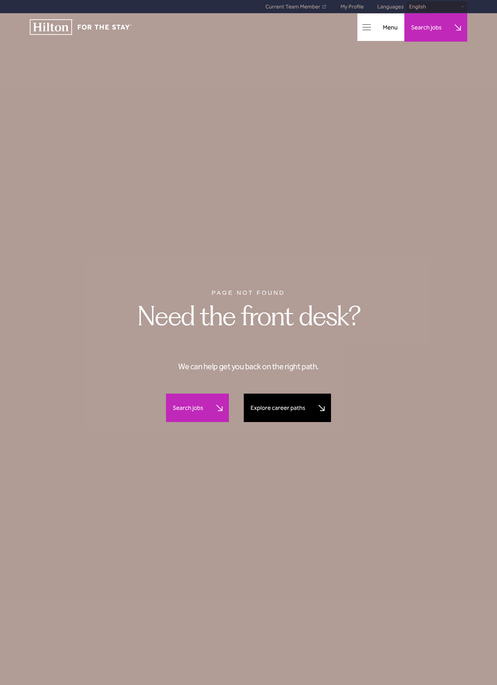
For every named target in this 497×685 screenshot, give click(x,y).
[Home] (81, 27)
